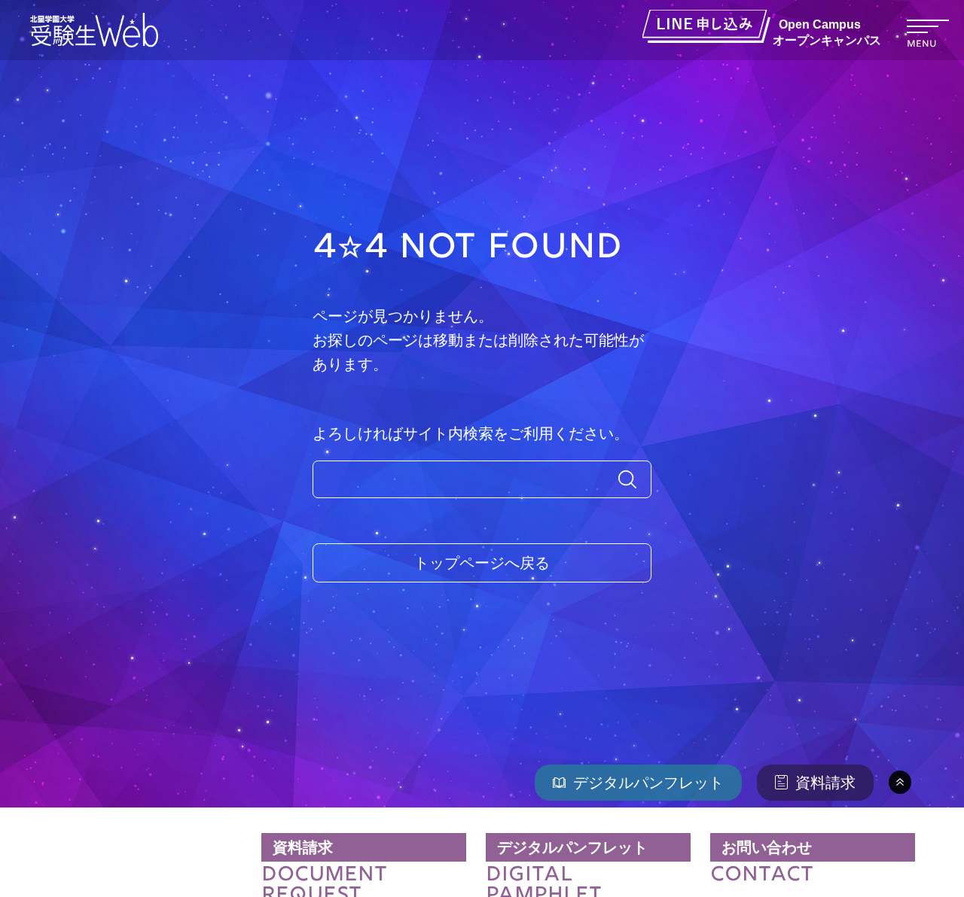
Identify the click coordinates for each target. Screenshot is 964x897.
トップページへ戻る (482, 563)
